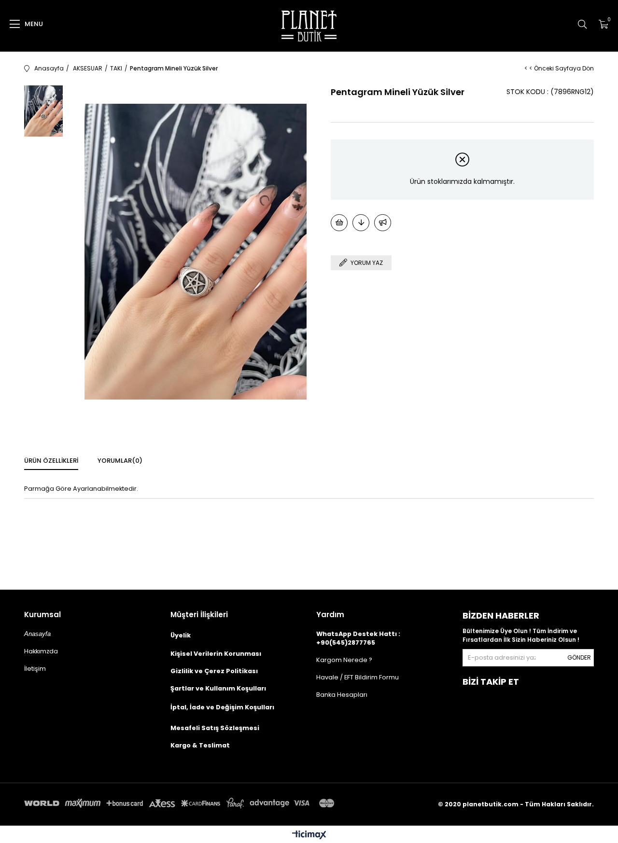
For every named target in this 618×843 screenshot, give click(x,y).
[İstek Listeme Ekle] (339, 222)
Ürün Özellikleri (51, 460)
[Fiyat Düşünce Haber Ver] (360, 222)
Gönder (579, 657)
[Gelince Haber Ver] (382, 222)
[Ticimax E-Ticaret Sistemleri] (309, 835)
